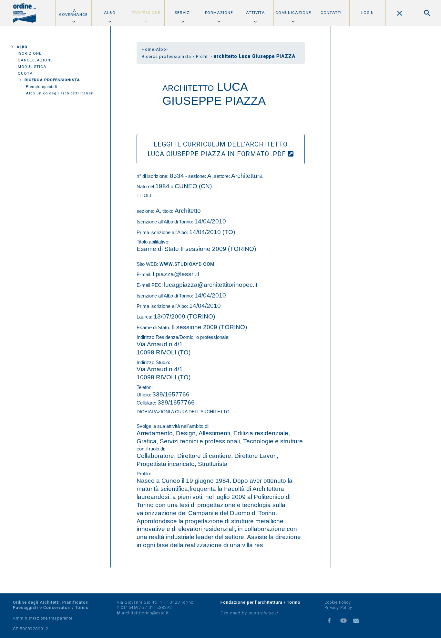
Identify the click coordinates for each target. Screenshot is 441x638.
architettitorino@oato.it (145, 613)
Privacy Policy (338, 607)
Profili (202, 56)
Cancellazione (35, 60)
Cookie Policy (337, 602)
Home (148, 49)
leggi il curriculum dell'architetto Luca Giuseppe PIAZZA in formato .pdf (218, 149)
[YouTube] (343, 620)
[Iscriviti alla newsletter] (358, 620)
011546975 (132, 607)
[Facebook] (329, 620)
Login (367, 12)
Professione (146, 12)
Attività (255, 12)
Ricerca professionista (52, 80)
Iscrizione (30, 53)
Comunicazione (293, 12)
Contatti (331, 12)
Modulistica (32, 66)
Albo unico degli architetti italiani (60, 93)
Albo (110, 12)
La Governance (73, 12)
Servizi (183, 12)
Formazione (219, 12)
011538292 (160, 607)
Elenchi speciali (41, 86)
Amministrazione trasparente (43, 618)
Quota (25, 73)
